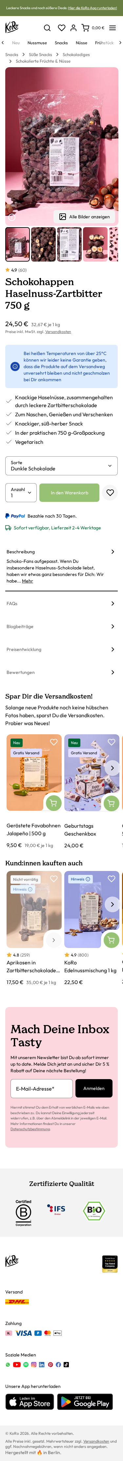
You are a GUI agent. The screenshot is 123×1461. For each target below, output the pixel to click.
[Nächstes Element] (111, 244)
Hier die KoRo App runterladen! (92, 8)
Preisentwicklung (24, 649)
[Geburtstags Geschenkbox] (91, 791)
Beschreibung (21, 552)
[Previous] (2, 42)
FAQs (12, 603)
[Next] (120, 42)
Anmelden (94, 1088)
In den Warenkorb (69, 493)
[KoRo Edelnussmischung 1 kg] (91, 928)
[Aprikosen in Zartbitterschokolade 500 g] (34, 928)
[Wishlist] (61, 27)
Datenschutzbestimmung (30, 1129)
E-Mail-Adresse (35, 1088)
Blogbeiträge (20, 626)
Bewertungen (21, 672)
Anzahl (18, 489)
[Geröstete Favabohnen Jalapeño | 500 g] (34, 791)
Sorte (16, 462)
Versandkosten (58, 331)
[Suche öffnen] (47, 27)
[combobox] (59, 468)
